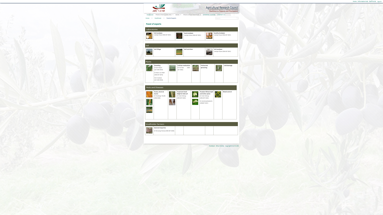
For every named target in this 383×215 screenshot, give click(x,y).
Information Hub (363, 1)
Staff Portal (372, 1)
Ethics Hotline (220, 146)
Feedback (212, 146)
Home (355, 1)
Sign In (379, 1)
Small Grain (158, 18)
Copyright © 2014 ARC (232, 146)
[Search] (237, 18)
